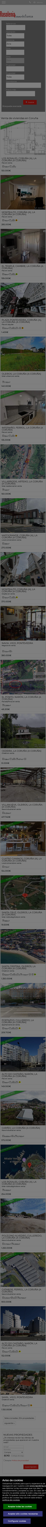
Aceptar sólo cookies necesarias (23, 1514)
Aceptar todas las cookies (20, 1506)
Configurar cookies (17, 1521)
